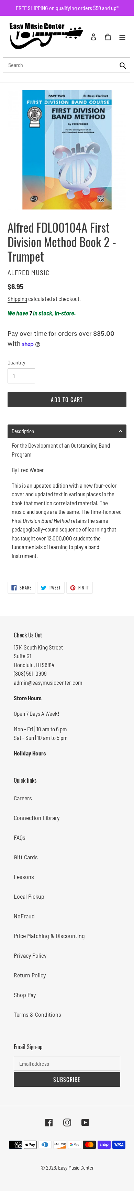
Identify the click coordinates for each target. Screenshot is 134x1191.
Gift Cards (26, 857)
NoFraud (24, 916)
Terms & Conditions (37, 1014)
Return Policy (30, 975)
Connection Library (36, 817)
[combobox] (66, 64)
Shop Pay (25, 994)
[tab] (67, 431)
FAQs (19, 837)
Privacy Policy (30, 955)
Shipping (17, 298)
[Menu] (122, 36)
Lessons (24, 876)
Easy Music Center (76, 1167)
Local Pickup (29, 896)
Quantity (16, 362)
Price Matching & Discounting (49, 935)
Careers (23, 798)
